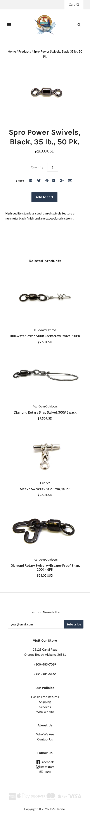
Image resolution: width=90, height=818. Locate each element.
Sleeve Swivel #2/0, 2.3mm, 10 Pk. (45, 489)
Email (47, 772)
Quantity (37, 167)
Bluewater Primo (45, 330)
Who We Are (45, 712)
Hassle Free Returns (45, 697)
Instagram (47, 766)
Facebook (47, 762)
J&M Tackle (57, 809)
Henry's (45, 483)
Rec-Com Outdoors (45, 406)
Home (12, 51)
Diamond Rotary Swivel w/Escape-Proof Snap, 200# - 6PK (45, 567)
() (74, 4)
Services (45, 707)
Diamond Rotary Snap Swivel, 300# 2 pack (45, 412)
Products (24, 51)
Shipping (45, 702)
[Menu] (9, 24)
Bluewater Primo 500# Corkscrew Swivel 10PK (45, 336)
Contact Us (45, 739)
